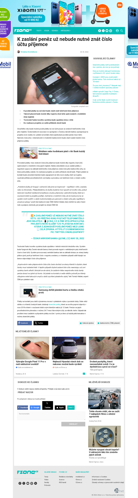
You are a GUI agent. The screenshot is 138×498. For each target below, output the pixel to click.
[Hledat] (121, 31)
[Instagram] (110, 30)
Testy (38, 31)
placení (117, 323)
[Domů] (23, 30)
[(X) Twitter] (103, 30)
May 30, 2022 (77, 238)
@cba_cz (52, 221)
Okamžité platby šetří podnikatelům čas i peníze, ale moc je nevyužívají (106, 66)
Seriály (55, 31)
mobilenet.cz (80, 477)
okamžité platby (54, 304)
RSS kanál (62, 482)
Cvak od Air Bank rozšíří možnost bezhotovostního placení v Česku (105, 101)
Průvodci (47, 485)
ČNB (112, 323)
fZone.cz (79, 482)
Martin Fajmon (95, 374)
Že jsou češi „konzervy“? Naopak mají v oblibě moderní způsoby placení (107, 86)
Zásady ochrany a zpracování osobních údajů (108, 482)
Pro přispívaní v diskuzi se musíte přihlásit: (31, 399)
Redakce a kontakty (66, 477)
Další (71, 408)
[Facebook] (99, 30)
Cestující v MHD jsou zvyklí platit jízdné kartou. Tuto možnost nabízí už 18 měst (106, 79)
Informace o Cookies (99, 477)
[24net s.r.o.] (119, 492)
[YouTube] (106, 30)
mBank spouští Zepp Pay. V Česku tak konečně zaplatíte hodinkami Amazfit (105, 94)
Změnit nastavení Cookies (101, 479)
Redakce (19, 374)
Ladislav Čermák (58, 374)
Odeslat (73, 424)
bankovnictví (104, 323)
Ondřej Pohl (93, 421)
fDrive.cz (79, 479)
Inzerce (61, 479)
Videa (46, 31)
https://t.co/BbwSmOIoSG (69, 229)
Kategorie (65, 31)
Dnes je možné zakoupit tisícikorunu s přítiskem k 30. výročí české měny (106, 72)
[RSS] (35, 484)
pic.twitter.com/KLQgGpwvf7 (67, 232)
